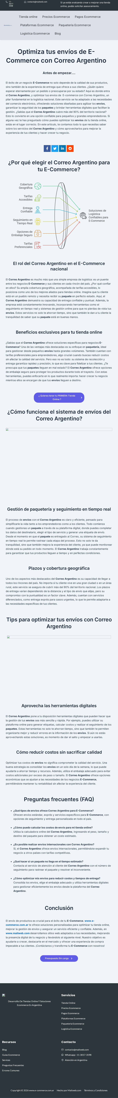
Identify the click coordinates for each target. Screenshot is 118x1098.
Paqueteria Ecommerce (75, 25)
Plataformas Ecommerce (37, 25)
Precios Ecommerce (56, 16)
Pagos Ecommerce (88, 16)
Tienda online (28, 16)
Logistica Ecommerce (35, 33)
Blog (58, 33)
